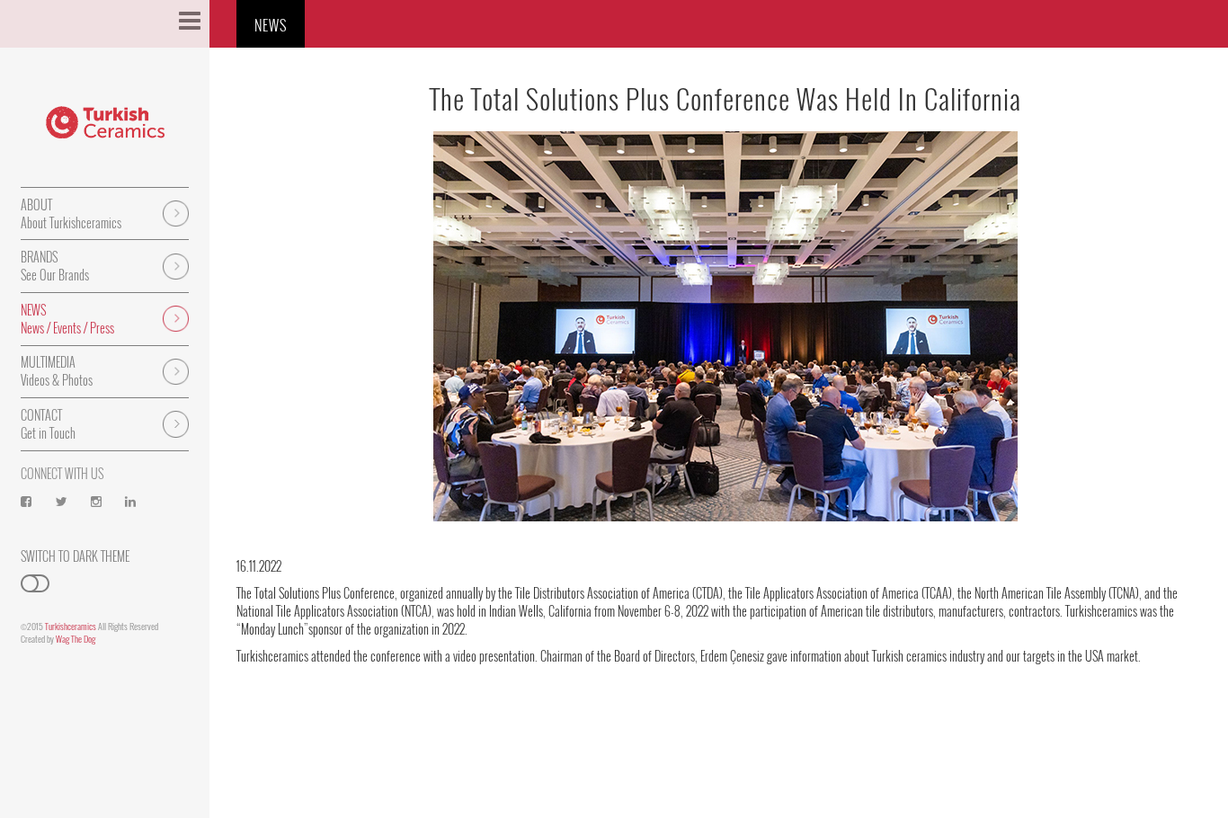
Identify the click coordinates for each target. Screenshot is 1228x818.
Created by (58, 638)
